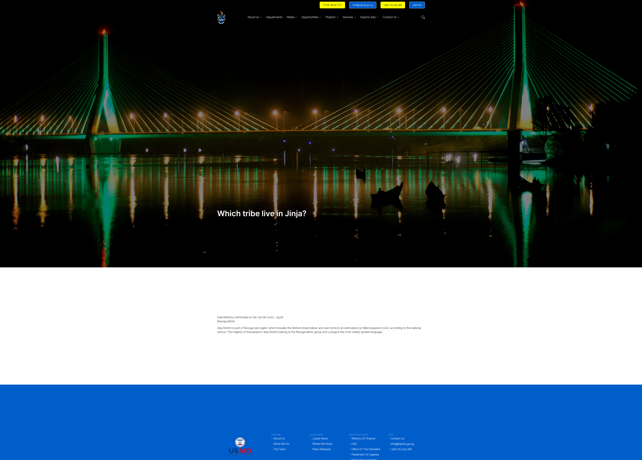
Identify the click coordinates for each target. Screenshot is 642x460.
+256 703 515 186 (393, 5)
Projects (331, 17)
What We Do (281, 443)
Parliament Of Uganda (365, 454)
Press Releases (321, 449)
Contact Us (390, 17)
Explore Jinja (368, 17)
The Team (279, 449)
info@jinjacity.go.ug (362, 5)
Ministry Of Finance (363, 438)
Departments (274, 17)
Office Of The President (365, 449)
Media (290, 17)
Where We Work (322, 443)
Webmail (417, 5)
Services (348, 17)
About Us (253, 17)
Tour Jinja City (332, 5)
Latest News (320, 438)
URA (354, 443)
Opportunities (309, 17)
